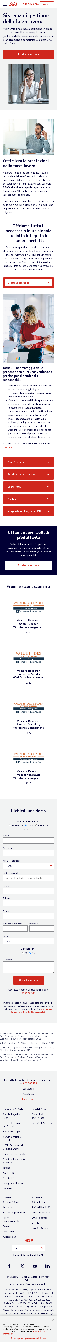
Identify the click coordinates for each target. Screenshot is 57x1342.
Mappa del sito (29, 1276)
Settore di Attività (42, 1122)
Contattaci (28, 1088)
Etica (27, 1280)
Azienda (7, 911)
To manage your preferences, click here (28, 1338)
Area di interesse (12, 860)
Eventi (6, 1226)
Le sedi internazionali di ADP (28, 1255)
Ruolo (6, 885)
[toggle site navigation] (5, 4)
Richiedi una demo (28, 54)
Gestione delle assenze (21, 474)
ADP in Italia (38, 1202)
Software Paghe (12, 1131)
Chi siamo (37, 1196)
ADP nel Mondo (39, 1207)
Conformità (14, 486)
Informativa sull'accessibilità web (28, 1284)
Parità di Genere (40, 1228)
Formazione (9, 1231)
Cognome (8, 848)
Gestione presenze (18, 282)
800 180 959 (28, 993)
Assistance (28, 1093)
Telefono (7, 898)
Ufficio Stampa (40, 1217)
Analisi (12, 498)
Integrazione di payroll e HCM (24, 511)
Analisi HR (8, 1172)
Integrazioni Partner (14, 1183)
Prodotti (7, 1188)
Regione (33, 923)
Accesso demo (10, 1236)
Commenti (8, 959)
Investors (37, 1222)
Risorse (7, 1196)
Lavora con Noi (39, 1212)
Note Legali (12, 1276)
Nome (6, 835)
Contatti (47, 3)
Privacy (45, 1276)
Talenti (6, 1167)
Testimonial (9, 1207)
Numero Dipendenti (13, 923)
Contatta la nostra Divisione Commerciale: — (28, 1082)
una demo (8, 447)
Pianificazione (16, 462)
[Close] (53, 1320)
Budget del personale (14, 1153)
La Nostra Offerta (13, 1109)
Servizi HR (8, 1178)
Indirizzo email (10, 873)
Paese (6, 936)
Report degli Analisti (14, 1212)
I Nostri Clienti (40, 1109)
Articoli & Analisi (12, 1202)
